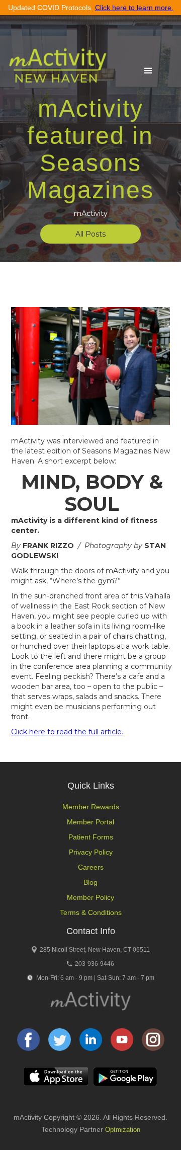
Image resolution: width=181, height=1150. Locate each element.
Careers (91, 867)
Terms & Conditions (91, 912)
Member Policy (90, 897)
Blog (90, 882)
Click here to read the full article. (67, 731)
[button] (148, 71)
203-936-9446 (94, 963)
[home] (55, 70)
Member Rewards (90, 807)
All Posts (90, 234)
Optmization (122, 1129)
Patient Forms (90, 837)
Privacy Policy (91, 852)
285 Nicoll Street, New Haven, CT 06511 (95, 949)
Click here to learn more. (134, 8)
